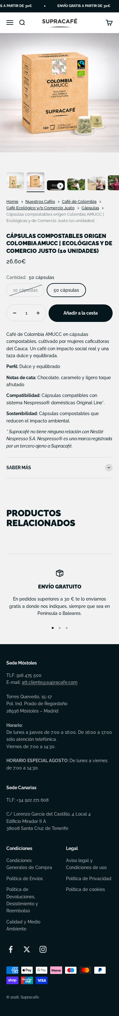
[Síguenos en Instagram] (43, 949)
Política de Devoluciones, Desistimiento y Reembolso (22, 900)
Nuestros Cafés (40, 201)
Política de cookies (85, 889)
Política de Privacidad (88, 878)
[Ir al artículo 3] (56, 186)
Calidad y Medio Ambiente (23, 925)
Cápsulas (90, 207)
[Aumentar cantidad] (38, 313)
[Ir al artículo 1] (15, 182)
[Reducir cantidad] (15, 313)
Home (12, 201)
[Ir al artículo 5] (96, 184)
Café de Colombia (79, 201)
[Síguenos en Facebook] (10, 949)
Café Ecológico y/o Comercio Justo (40, 207)
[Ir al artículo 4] (76, 185)
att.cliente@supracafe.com (49, 682)
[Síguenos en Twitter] (27, 949)
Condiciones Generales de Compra (29, 864)
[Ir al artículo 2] (35, 182)
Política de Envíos (24, 878)
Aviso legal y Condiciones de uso (86, 864)
